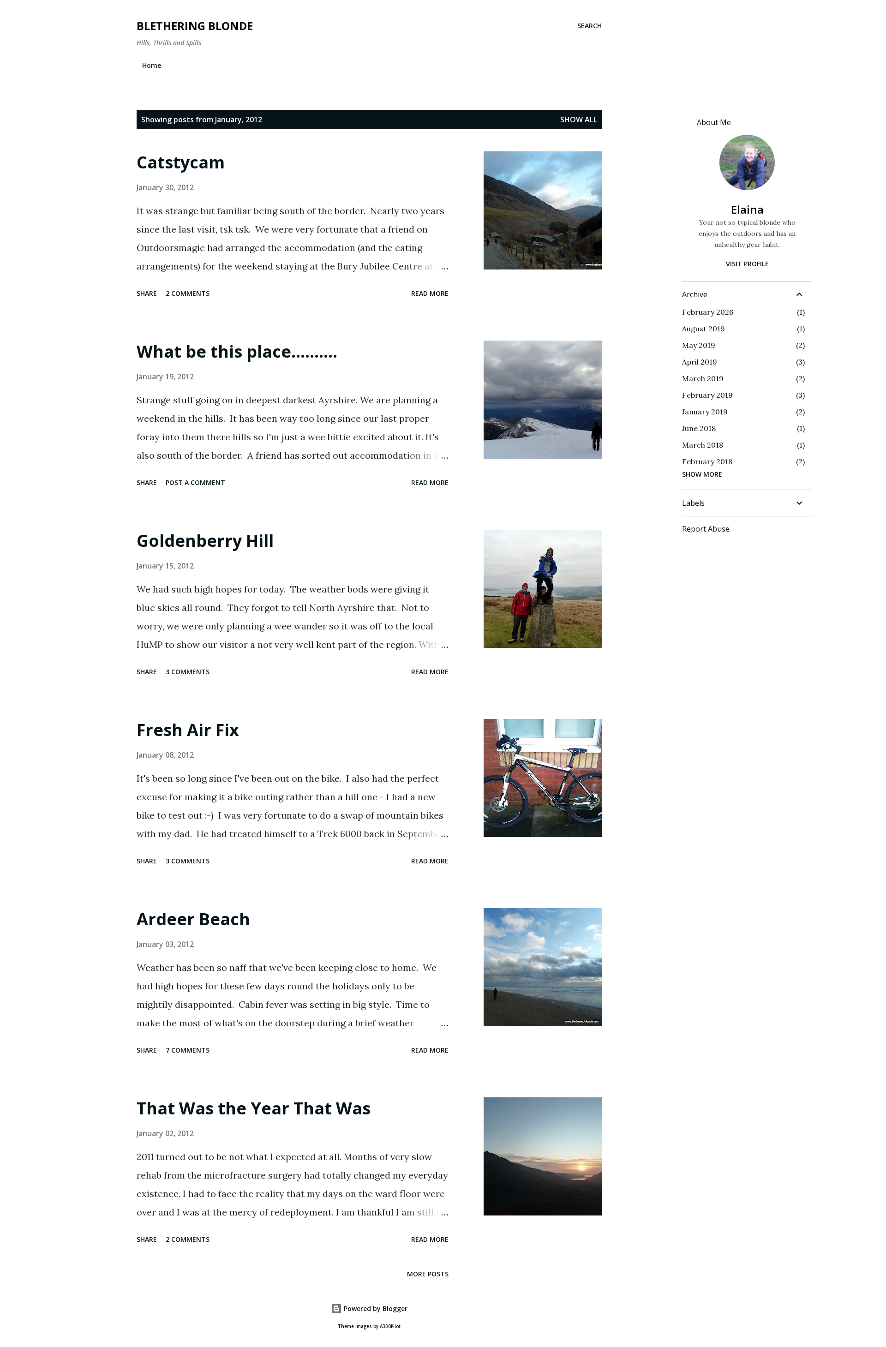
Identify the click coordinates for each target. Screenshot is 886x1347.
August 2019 (703, 328)
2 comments (188, 293)
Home (151, 65)
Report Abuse (706, 529)
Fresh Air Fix (188, 729)
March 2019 (703, 378)
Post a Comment (195, 482)
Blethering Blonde (195, 25)
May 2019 (698, 345)
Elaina (747, 209)
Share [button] (147, 293)
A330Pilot (390, 1326)
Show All (578, 119)
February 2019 (707, 395)
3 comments (188, 671)
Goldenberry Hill (205, 540)
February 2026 (707, 312)
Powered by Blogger (374, 1308)
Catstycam (181, 162)
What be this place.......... (237, 351)
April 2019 (699, 361)
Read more (430, 293)
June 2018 (699, 428)
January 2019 (705, 411)
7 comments (188, 1050)
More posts (428, 1273)
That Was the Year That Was (254, 1108)
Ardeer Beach (193, 919)
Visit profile (747, 263)
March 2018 (702, 444)
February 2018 (707, 461)
